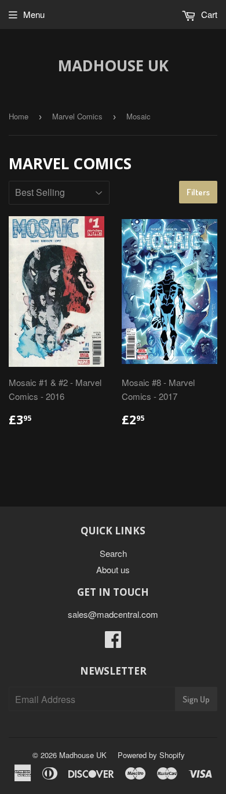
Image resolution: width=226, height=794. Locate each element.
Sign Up (196, 699)
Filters (198, 192)
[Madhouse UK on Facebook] (113, 642)
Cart (208, 14)
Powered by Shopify (151, 754)
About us (113, 569)
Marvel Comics (77, 116)
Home (18, 116)
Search (113, 553)
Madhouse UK (113, 65)
